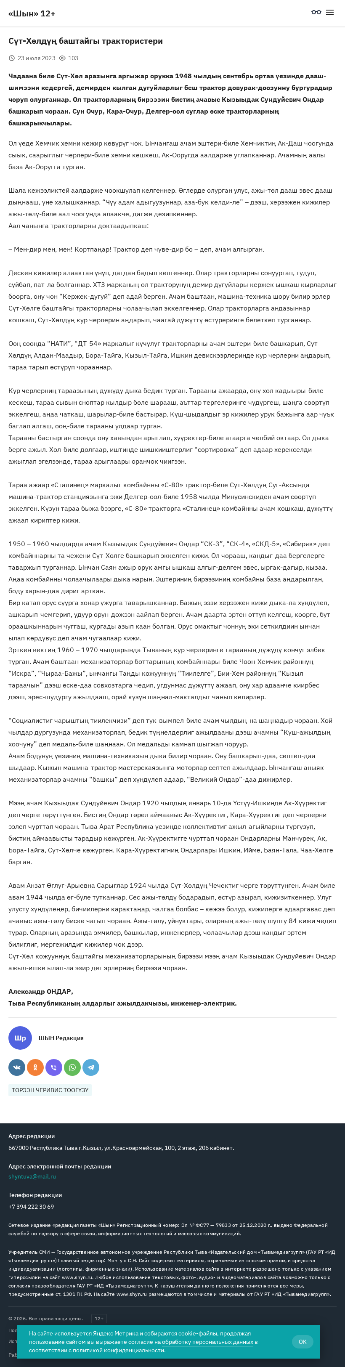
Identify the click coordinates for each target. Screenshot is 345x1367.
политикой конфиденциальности (118, 1350)
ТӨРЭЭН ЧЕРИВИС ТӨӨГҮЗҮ (50, 1090)
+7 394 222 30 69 (31, 1206)
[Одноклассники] (35, 1067)
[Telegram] (90, 1067)
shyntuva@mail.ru (32, 1176)
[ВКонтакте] (16, 1067)
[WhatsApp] (72, 1067)
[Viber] (53, 1067)
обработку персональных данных (207, 1342)
